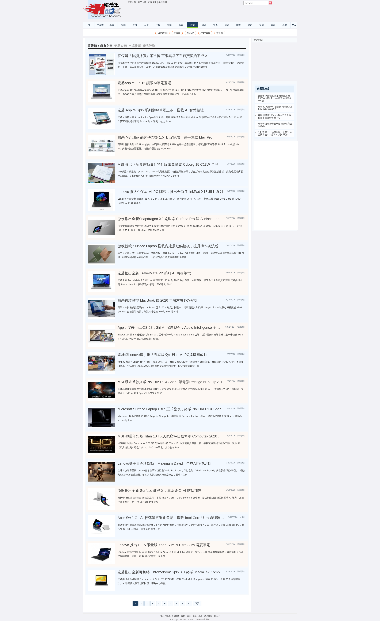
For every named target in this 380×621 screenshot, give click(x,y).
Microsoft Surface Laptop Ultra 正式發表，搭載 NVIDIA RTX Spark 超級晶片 (171, 409)
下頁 (197, 603)
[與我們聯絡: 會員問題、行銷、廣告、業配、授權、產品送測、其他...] (190, 616)
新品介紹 (142, 2)
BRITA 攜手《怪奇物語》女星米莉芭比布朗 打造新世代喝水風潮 (275, 133)
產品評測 (162, 2)
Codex (177, 32)
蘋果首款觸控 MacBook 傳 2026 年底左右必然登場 (158, 300)
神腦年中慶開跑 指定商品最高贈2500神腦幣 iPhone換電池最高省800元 (274, 98)
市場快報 (152, 2)
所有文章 (132, 2)
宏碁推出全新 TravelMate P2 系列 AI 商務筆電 (154, 273)
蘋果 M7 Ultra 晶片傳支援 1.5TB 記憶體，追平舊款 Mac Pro (165, 137)
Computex (162, 32)
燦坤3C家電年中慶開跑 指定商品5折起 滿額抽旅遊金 (275, 108)
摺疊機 (219, 32)
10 (189, 603)
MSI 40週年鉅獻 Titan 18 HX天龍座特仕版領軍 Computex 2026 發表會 (171, 436)
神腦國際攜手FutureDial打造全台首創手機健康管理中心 (274, 116)
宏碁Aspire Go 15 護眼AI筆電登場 (144, 83)
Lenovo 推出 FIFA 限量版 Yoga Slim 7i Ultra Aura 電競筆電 (164, 545)
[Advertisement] (200, 12)
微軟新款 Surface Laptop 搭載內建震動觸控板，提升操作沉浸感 (168, 246)
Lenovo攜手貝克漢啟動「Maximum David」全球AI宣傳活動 (164, 463)
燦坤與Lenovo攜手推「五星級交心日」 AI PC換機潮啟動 (162, 355)
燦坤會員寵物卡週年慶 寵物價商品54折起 (275, 125)
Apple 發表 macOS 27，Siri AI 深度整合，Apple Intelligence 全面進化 (170, 327)
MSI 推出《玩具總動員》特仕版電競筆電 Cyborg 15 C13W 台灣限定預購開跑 (171, 164)
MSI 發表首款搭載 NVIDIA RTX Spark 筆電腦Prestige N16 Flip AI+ (170, 382)
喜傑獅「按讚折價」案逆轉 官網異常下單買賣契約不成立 (163, 56)
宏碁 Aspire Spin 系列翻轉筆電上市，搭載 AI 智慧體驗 (161, 110)
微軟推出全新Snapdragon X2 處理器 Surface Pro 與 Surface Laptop (171, 219)
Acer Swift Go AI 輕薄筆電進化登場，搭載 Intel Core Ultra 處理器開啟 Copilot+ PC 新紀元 (172, 518)
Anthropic (205, 32)
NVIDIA (190, 32)
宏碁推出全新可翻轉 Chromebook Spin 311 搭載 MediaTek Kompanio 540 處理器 (170, 572)
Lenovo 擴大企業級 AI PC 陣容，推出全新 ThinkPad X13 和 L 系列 (170, 192)
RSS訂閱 (258, 40)
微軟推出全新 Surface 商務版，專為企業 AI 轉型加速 (159, 491)
